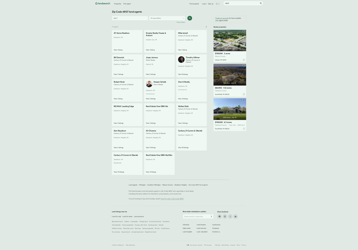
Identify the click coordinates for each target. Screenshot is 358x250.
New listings (225, 245)
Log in (204, 4)
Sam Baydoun (120, 131)
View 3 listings (151, 99)
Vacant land (125, 232)
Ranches (138, 228)
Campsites (134, 221)
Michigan (142, 185)
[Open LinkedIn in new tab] (235, 216)
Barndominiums (117, 221)
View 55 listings (183, 147)
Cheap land (143, 221)
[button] (217, 46)
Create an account (221, 18)
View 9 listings (151, 147)
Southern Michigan (154, 185)
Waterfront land (150, 232)
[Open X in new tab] (230, 216)
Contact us (216, 232)
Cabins (126, 221)
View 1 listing (118, 50)
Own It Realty (184, 82)
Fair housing (207, 245)
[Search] (260, 3)
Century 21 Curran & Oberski (190, 131)
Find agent (127, 4)
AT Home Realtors (121, 33)
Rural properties (147, 228)
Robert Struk (119, 82)
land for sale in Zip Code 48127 (172, 199)
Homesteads (116, 225)
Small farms (165, 228)
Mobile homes (117, 228)
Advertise (186, 225)
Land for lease (127, 216)
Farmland (166, 221)
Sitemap (217, 245)
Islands (161, 225)
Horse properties (127, 225)
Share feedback (222, 212)
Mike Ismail (183, 33)
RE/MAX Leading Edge (124, 106)
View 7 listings (118, 74)
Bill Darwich (119, 57)
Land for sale (116, 216)
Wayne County (167, 185)
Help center (187, 228)
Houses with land (141, 225)
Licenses (232, 245)
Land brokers (201, 225)
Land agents (133, 185)
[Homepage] (101, 3)
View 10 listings (119, 172)
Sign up (210, 4)
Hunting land (152, 225)
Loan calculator (202, 232)
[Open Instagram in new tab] (225, 216)
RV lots (157, 228)
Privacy (244, 245)
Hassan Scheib (160, 82)
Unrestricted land (137, 232)
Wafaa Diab (183, 106)
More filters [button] (181, 22)
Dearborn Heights (181, 185)
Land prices (216, 225)
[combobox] (130, 18)
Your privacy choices (196, 245)
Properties (117, 4)
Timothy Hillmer (193, 57)
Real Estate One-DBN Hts (157, 106)
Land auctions (139, 216)
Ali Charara (151, 131)
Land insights (187, 232)
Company (215, 228)
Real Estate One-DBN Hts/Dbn (159, 155)
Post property (194, 4)
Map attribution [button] (130, 245)
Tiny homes (116, 232)
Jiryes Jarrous (152, 57)
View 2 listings (151, 74)
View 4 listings (183, 99)
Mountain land (128, 228)
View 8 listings (183, 74)
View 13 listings (151, 172)
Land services (201, 228)
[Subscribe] (211, 216)
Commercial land (155, 221)
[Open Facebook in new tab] (219, 216)
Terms (238, 245)
